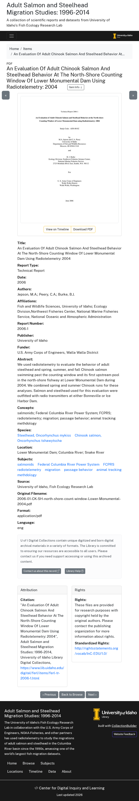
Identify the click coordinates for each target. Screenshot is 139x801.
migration (52, 470)
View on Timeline (57, 229)
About (66, 771)
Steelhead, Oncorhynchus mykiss (44, 435)
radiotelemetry (29, 470)
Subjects (48, 763)
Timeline (36, 771)
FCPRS (108, 464)
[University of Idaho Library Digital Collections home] (115, 714)
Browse (29, 763)
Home (14, 49)
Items (27, 49)
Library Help (73, 571)
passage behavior (78, 470)
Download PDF (83, 229)
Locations (15, 771)
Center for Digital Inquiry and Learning (71, 788)
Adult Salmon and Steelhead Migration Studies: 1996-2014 (48, 8)
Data (52, 771)
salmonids (25, 464)
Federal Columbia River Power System (68, 464)
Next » (92, 694)
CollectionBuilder (124, 726)
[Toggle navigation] (12, 36)
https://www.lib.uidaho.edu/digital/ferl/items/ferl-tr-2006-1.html (42, 673)
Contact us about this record (40, 571)
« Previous (49, 694)
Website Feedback (124, 734)
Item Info (74, 87)
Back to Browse (72, 694)
